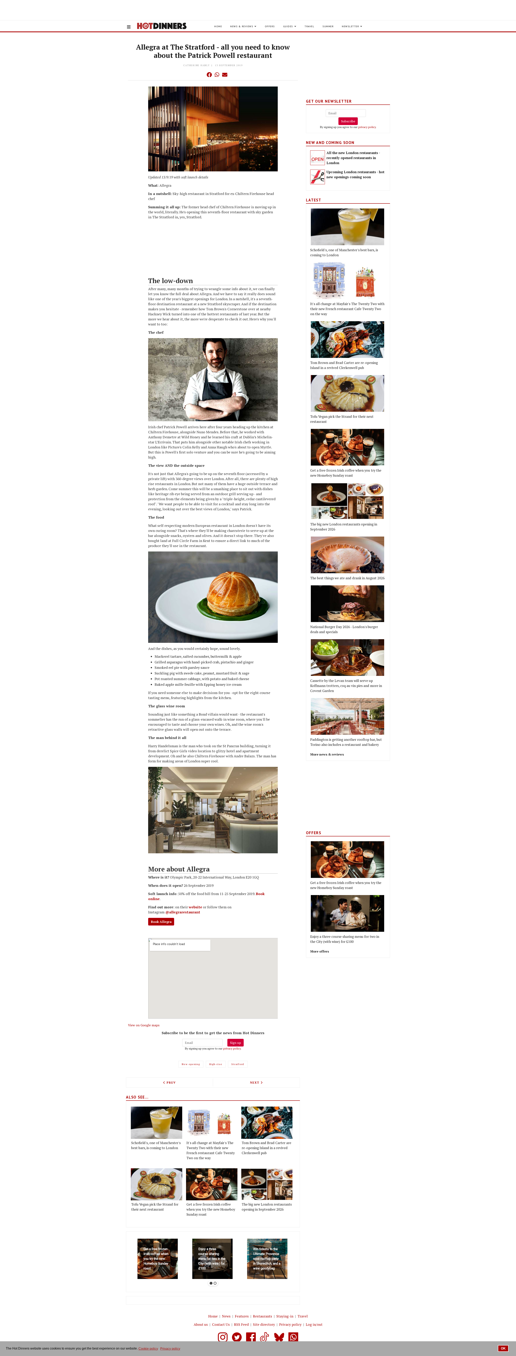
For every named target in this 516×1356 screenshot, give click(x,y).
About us (201, 1324)
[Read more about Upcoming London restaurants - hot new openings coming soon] (317, 177)
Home (218, 26)
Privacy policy (290, 1324)
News (226, 1316)
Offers (270, 26)
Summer (328, 26)
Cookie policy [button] (148, 1348)
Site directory (264, 1324)
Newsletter (350, 26)
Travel (309, 26)
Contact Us (221, 1324)
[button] (201, 74)
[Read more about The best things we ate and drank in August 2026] (347, 555)
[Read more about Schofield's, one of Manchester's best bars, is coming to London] (156, 1122)
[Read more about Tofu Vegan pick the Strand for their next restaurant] (156, 1184)
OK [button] (503, 1348)
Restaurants (262, 1316)
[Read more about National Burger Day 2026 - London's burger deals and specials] (347, 604)
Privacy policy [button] (170, 1348)
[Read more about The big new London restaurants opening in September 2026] (267, 1184)
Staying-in (284, 1316)
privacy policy (232, 1048)
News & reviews (241, 26)
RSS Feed (241, 1324)
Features (242, 1316)
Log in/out (314, 1324)
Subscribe (348, 121)
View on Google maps (143, 1025)
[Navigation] (129, 27)
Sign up (235, 1042)
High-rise (215, 1064)
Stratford (237, 1064)
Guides (288, 26)
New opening (191, 1064)
